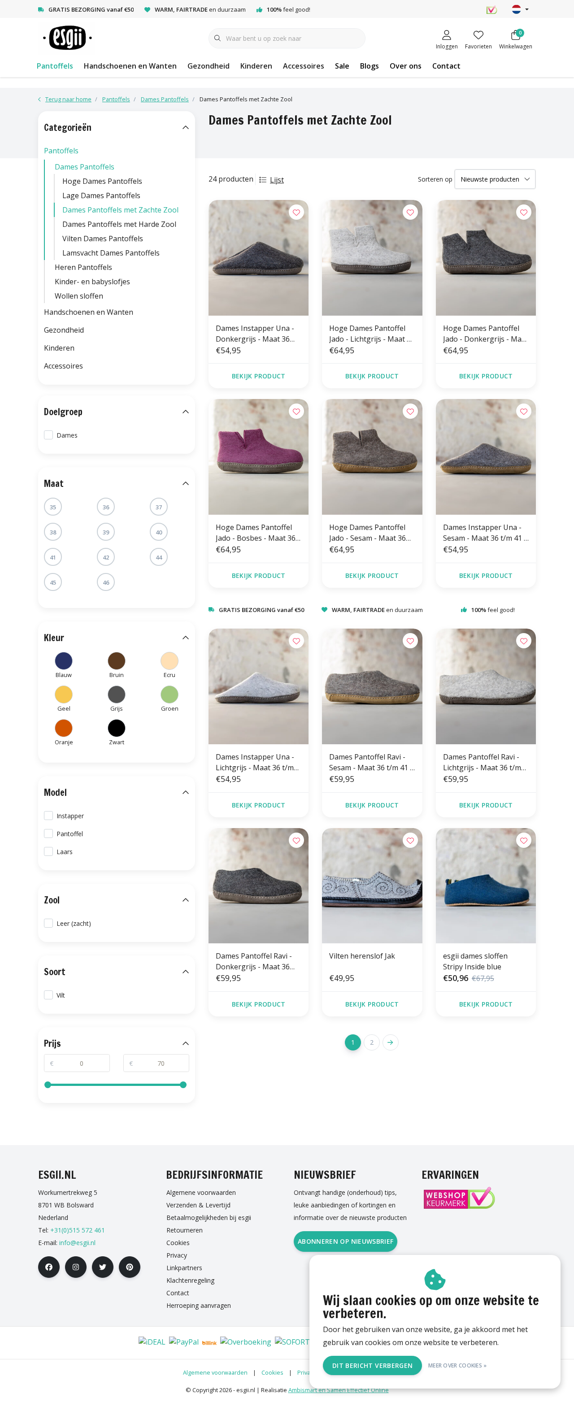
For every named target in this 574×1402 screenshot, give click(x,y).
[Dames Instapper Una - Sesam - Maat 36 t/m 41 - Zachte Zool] (486, 457)
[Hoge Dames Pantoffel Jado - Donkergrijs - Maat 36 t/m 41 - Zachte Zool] (486, 258)
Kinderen (256, 66)
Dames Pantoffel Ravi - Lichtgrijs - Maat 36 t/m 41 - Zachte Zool (482, 762)
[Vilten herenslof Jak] (372, 886)
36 (106, 507)
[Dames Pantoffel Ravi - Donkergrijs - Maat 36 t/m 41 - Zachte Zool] (259, 886)
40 (159, 532)
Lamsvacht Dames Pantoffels (111, 253)
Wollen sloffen (79, 296)
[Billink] (209, 1343)
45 (53, 582)
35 (53, 507)
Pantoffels (55, 66)
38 (53, 532)
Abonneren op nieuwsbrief (345, 1241)
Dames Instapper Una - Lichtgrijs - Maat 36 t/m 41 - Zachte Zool (255, 762)
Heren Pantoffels (83, 267)
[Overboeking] (245, 1343)
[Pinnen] (97, 1343)
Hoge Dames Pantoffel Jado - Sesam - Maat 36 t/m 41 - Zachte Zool (367, 532)
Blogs (369, 66)
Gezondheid (208, 66)
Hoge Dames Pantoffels (102, 181)
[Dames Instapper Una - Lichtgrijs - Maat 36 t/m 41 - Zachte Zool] (259, 686)
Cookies (272, 1372)
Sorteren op (435, 179)
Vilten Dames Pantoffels (102, 238)
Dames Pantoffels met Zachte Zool (120, 210)
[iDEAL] (152, 1343)
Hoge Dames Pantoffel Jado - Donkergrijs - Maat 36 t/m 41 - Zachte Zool (485, 333)
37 (159, 507)
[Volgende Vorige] (391, 1042)
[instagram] (76, 1267)
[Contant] (123, 1343)
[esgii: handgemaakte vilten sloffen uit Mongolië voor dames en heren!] (66, 38)
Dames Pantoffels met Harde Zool (119, 224)
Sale (342, 66)
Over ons (406, 66)
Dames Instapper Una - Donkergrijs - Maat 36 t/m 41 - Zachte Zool (255, 333)
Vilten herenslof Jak (362, 956)
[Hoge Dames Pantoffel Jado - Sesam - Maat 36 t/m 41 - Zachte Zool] (372, 457)
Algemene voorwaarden (215, 1372)
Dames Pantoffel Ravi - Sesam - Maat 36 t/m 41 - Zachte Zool (371, 762)
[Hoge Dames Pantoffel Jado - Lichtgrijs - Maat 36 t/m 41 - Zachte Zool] (372, 258)
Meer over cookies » (457, 1365)
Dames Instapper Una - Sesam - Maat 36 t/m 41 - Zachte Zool (484, 532)
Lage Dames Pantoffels (101, 195)
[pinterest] (129, 1267)
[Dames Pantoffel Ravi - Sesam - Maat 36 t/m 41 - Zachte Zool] (372, 686)
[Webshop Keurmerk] (459, 1198)
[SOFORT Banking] (307, 1343)
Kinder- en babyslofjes (92, 281)
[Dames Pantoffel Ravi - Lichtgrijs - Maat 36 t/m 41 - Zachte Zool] (486, 686)
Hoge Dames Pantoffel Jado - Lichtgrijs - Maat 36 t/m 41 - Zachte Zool (372, 333)
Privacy (306, 1372)
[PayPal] (184, 1343)
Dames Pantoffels (84, 167)
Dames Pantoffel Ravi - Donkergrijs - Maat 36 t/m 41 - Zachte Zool (254, 961)
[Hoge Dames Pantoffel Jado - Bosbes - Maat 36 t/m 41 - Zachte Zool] (259, 457)
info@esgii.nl (77, 1242)
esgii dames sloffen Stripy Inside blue (475, 961)
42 (106, 557)
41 (53, 557)
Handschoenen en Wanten (130, 66)
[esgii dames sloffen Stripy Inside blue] (486, 886)
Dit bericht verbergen (372, 1365)
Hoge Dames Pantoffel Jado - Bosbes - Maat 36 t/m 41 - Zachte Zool (256, 532)
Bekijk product (259, 376)
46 (106, 582)
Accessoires (303, 66)
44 (159, 557)
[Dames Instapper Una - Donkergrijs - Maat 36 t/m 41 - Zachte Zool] (259, 258)
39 (106, 532)
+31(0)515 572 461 (77, 1230)
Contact (446, 66)
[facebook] (49, 1267)
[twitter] (102, 1267)
